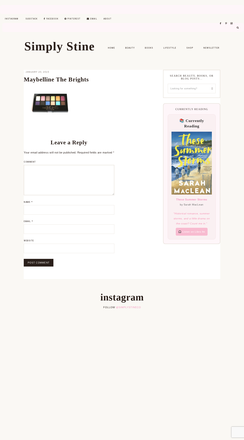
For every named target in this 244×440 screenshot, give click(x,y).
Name (28, 202)
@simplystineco (128, 307)
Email (28, 221)
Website (29, 240)
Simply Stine (59, 46)
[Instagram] (232, 19)
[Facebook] (221, 19)
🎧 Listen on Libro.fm (191, 231)
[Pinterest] (227, 19)
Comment (30, 161)
